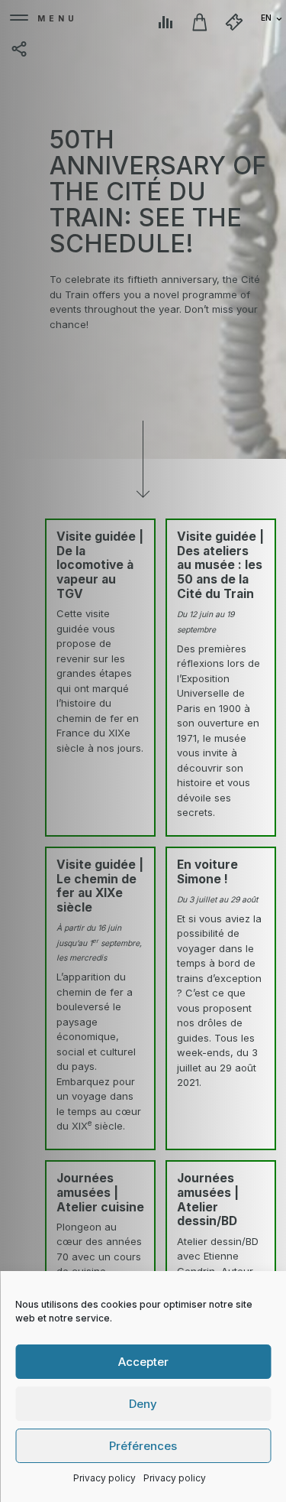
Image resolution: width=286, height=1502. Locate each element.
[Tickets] (234, 22)
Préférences (143, 1446)
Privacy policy (104, 1478)
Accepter (143, 1361)
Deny (143, 1403)
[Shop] (200, 22)
